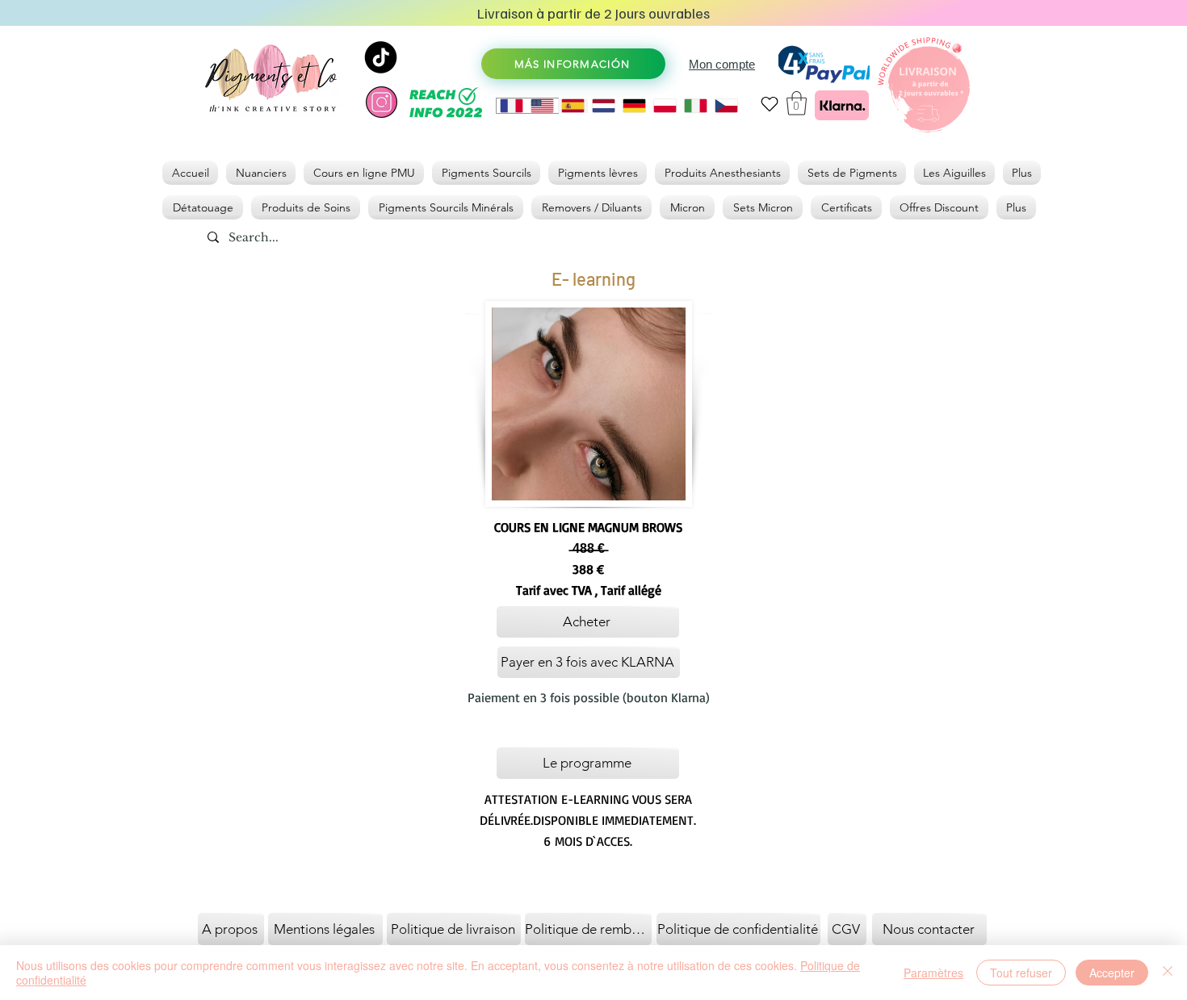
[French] (511, 105)
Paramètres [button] (933, 972)
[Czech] (726, 105)
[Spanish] (572, 105)
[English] (541, 105)
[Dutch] (603, 105)
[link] (796, 103)
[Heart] (769, 103)
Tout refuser (1021, 972)
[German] (634, 105)
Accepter (1112, 972)
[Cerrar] (1167, 972)
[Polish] (664, 105)
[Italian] (695, 105)
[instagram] (381, 102)
